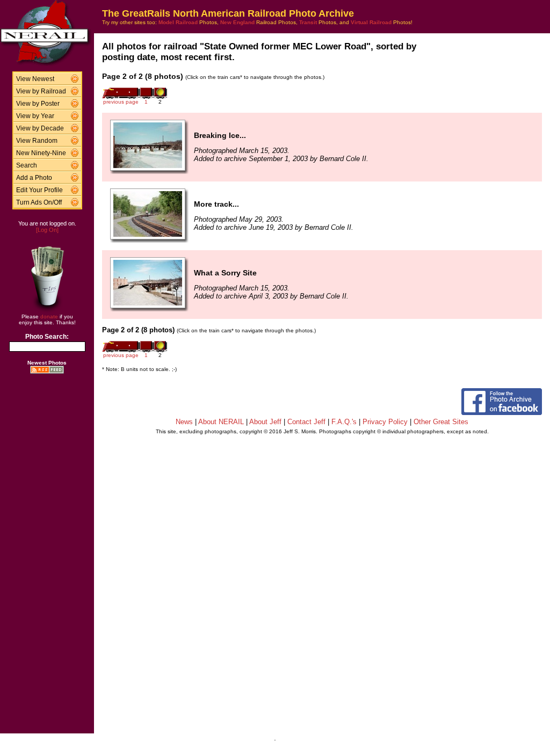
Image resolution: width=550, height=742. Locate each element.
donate (49, 316)
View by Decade (40, 128)
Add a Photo (34, 177)
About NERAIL (221, 422)
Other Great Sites (441, 422)
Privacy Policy (385, 422)
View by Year (35, 116)
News (184, 422)
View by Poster (38, 103)
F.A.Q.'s (344, 422)
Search (26, 165)
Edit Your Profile (39, 190)
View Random (36, 140)
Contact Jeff (306, 422)
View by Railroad (41, 91)
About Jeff (265, 422)
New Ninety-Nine (41, 153)
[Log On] (47, 230)
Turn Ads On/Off (39, 202)
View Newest (35, 79)
